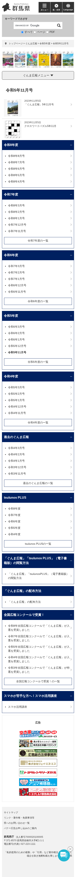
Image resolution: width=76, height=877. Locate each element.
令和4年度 (11, 376)
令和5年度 (45, 43)
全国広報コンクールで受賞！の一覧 (38, 681)
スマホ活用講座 (17, 706)
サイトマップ (11, 812)
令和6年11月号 (17, 291)
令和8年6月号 (16, 168)
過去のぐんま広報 (16, 437)
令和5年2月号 (16, 393)
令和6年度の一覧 (38, 301)
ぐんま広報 (31, 43)
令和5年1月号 (16, 400)
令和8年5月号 (16, 175)
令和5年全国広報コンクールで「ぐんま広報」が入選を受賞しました (39, 648)
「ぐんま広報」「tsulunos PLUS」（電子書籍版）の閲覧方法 (35, 561)
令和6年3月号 (16, 326)
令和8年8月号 (16, 155)
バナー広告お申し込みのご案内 (20, 828)
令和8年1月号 (16, 218)
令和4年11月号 (17, 413)
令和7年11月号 (17, 231)
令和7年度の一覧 (38, 240)
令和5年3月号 (16, 387)
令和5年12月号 (17, 345)
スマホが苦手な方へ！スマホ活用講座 (30, 695)
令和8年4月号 (16, 181)
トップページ (16, 43)
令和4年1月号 (16, 460)
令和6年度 (11, 255)
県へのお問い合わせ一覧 (17, 823)
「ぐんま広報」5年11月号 (39, 104)
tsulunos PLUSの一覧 (38, 543)
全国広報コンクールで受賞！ (24, 614)
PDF (52, 31)
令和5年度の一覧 (38, 361)
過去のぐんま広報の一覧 (38, 483)
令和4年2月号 (16, 454)
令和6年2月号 (16, 333)
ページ (41, 31)
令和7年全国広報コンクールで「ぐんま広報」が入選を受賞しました (39, 638)
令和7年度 (11, 194)
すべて (29, 31)
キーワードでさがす (16, 18)
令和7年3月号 (16, 266)
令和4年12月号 (17, 406)
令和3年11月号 (17, 473)
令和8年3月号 (16, 205)
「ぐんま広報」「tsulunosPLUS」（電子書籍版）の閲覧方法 (38, 575)
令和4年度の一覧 (38, 422)
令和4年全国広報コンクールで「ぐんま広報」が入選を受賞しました (39, 659)
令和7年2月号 (16, 272)
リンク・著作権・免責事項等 (19, 817)
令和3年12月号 (17, 467)
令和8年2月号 (16, 211)
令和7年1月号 (16, 278)
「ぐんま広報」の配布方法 (22, 591)
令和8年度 (11, 145)
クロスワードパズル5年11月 (40, 126)
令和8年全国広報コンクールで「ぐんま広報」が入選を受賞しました (39, 627)
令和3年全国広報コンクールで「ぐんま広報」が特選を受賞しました (39, 669)
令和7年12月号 (17, 224)
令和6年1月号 (16, 339)
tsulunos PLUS (15, 497)
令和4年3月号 (16, 447)
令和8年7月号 (16, 162)
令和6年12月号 (17, 285)
